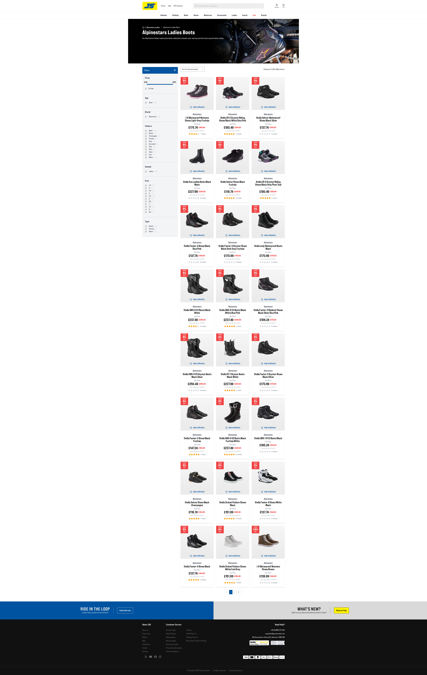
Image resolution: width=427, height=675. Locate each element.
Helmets (163, 15)
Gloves (196, 15)
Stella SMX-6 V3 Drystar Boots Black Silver (197, 376)
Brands (264, 15)
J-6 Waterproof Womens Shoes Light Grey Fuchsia (197, 119)
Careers (144, 648)
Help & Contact (171, 634)
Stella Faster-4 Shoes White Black (268, 504)
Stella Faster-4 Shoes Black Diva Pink (197, 247)
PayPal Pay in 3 (191, 634)
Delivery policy (170, 637)
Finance (188, 630)
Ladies (234, 15)
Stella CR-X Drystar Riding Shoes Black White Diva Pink (232, 119)
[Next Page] (238, 592)
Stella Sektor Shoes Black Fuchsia (232, 183)
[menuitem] (163, 15)
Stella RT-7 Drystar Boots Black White (233, 376)
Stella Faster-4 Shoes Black (197, 566)
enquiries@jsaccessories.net (275, 634)
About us (145, 630)
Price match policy (172, 644)
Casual (244, 15)
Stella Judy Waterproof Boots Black (268, 247)
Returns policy (171, 641)
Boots (186, 15)
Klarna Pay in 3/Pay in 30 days (196, 641)
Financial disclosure (235, 670)
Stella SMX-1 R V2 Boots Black (268, 438)
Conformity (146, 644)
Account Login (171, 630)
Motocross (208, 15)
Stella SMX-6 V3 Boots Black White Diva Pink (232, 311)
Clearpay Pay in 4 (192, 637)
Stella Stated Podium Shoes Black (232, 504)
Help (169, 6)
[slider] (146, 84)
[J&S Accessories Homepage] (149, 6)
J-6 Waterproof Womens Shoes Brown (268, 568)
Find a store (146, 634)
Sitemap (145, 651)
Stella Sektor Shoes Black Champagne (197, 504)
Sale (254, 15)
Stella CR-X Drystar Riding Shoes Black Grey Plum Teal (268, 183)
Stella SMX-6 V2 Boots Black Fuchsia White (232, 440)
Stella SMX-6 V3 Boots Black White (197, 311)
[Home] (143, 27)
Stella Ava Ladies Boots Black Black (197, 183)
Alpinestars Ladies (153, 27)
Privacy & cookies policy (174, 648)
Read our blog (341, 610)
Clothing (175, 15)
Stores (163, 6)
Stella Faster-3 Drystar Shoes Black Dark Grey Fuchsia (233, 247)
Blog (143, 641)
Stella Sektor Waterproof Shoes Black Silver (268, 119)
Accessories (222, 15)
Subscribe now (125, 610)
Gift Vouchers (178, 6)
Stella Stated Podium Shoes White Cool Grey (232, 568)
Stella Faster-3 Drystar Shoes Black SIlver (268, 376)
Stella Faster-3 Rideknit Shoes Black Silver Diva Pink (268, 311)
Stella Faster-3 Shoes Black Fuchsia (197, 440)
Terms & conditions (172, 651)
